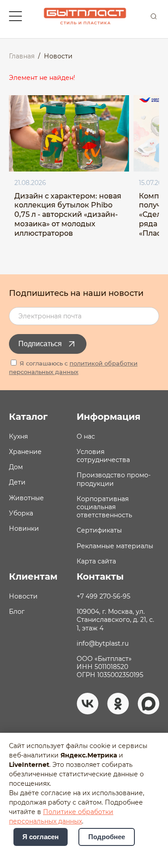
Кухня (18, 436)
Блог (17, 611)
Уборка (21, 513)
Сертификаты (99, 530)
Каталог (28, 416)
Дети (17, 482)
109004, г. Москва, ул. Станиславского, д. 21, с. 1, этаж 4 (115, 619)
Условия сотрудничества (103, 456)
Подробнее (106, 837)
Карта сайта (96, 561)
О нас (86, 436)
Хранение (25, 452)
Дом (16, 467)
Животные (26, 498)
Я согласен (40, 837)
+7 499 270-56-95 (103, 596)
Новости (23, 596)
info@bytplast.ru (103, 643)
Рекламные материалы (115, 546)
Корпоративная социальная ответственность (104, 507)
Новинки (24, 528)
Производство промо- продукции (114, 479)
